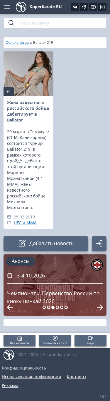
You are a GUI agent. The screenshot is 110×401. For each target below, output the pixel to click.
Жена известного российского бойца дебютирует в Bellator (28, 111)
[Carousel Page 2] (48, 307)
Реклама (10, 385)
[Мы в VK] (75, 7)
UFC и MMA (25, 222)
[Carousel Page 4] (57, 307)
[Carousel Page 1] (44, 307)
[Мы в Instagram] (102, 7)
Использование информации (31, 376)
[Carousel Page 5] (61, 307)
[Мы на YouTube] (93, 7)
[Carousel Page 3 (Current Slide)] (53, 307)
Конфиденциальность (24, 368)
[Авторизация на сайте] (99, 243)
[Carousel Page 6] (66, 307)
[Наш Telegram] (84, 7)
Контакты (76, 376)
